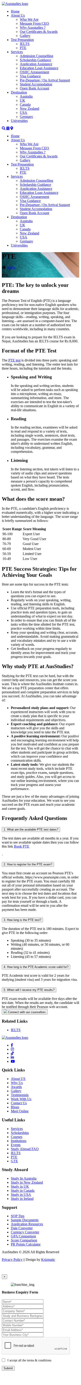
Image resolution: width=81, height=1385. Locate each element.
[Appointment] (7, 128)
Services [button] (17, 52)
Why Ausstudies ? (32, 27)
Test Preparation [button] (22, 40)
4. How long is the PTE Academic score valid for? (36, 967)
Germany (26, 117)
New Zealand (29, 108)
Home (15, 11)
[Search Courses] (3, 128)
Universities (19, 121)
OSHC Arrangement (34, 72)
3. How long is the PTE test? (22, 920)
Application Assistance (36, 64)
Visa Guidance (30, 76)
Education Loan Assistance (39, 68)
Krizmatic (48, 1260)
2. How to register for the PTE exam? (28, 864)
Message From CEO (34, 23)
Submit (8, 1368)
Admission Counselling (36, 56)
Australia (26, 96)
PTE (23, 48)
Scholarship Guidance (35, 60)
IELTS (24, 44)
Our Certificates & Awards (39, 32)
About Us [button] (18, 15)
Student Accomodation (36, 84)
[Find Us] (11, 128)
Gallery (25, 36)
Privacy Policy (12, 1260)
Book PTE (21, 846)
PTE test (14, 360)
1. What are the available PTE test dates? (31, 829)
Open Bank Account (34, 88)
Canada (25, 104)
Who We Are (29, 19)
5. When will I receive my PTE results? (29, 990)
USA (23, 112)
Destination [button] (19, 92)
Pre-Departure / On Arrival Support (45, 80)
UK (22, 100)
